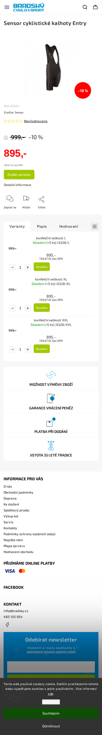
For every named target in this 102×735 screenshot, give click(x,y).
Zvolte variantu (19, 174)
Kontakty (10, 528)
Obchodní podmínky (18, 492)
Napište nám (13, 540)
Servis (8, 522)
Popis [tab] (42, 226)
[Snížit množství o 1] (12, 267)
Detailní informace (17, 185)
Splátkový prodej (16, 510)
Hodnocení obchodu (18, 552)
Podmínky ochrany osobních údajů (30, 534)
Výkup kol (11, 516)
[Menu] (7, 7)
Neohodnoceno (35, 121)
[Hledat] (85, 7)
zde (50, 694)
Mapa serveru (14, 546)
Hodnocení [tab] (68, 226)
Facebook (7, 624)
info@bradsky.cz (16, 611)
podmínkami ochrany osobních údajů (51, 651)
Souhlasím (51, 713)
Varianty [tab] (17, 226)
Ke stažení (11, 504)
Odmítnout (51, 726)
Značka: (14, 112)
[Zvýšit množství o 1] (27, 267)
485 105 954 (13, 617)
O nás (8, 486)
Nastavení (51, 702)
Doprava (10, 498)
